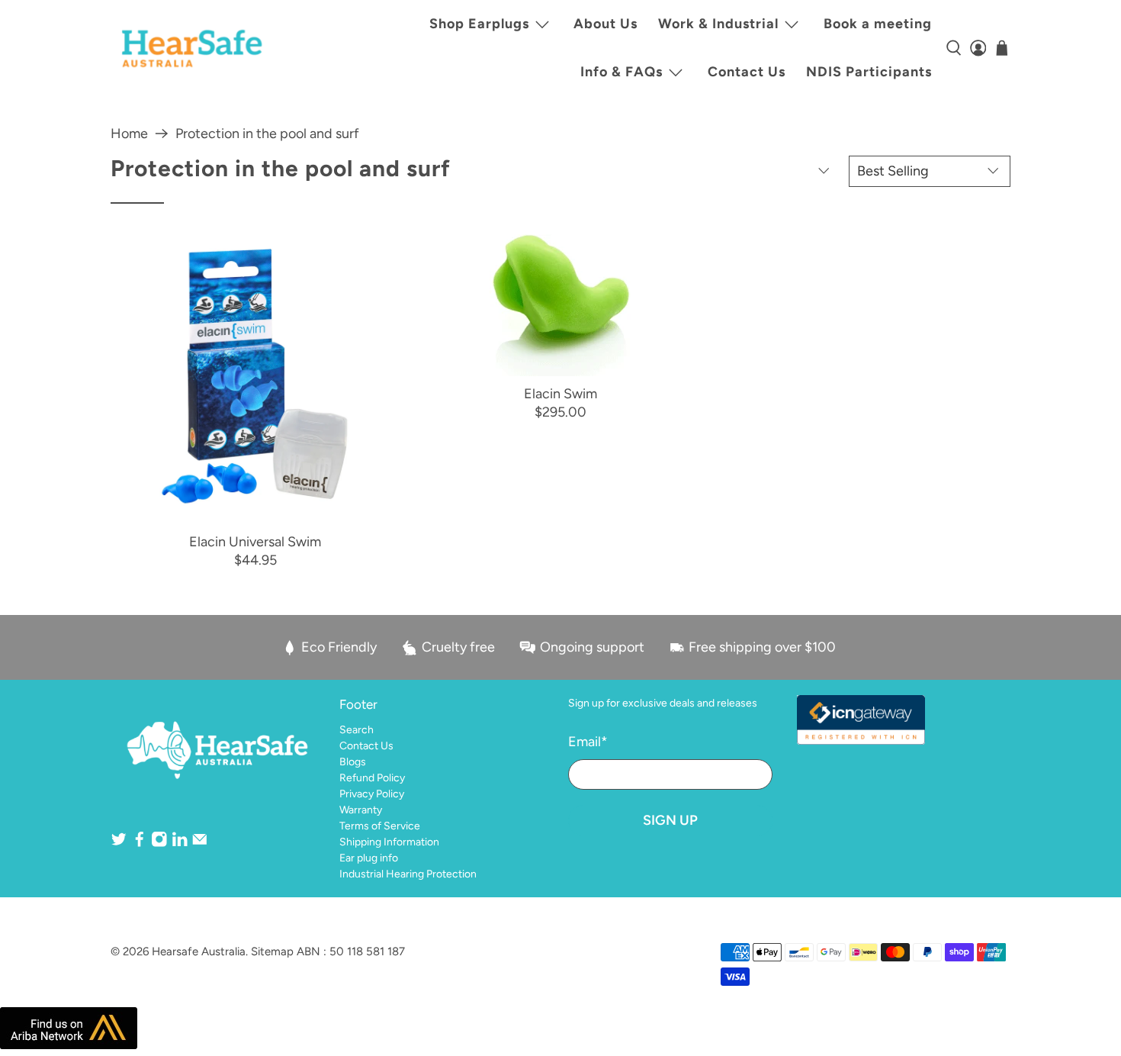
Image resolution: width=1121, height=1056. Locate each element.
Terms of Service (379, 825)
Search (356, 729)
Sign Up (670, 820)
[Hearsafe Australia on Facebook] (139, 844)
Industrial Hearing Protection (408, 874)
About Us (605, 23)
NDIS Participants (869, 71)
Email (588, 741)
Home (129, 133)
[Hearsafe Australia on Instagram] (159, 844)
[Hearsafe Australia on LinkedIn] (180, 844)
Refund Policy (372, 777)
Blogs (352, 761)
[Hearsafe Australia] (191, 48)
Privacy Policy (371, 793)
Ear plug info (368, 858)
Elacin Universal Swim (255, 541)
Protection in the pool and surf (267, 133)
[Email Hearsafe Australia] (199, 844)
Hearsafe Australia (199, 951)
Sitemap (272, 951)
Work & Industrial (718, 23)
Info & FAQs (621, 71)
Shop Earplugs (479, 23)
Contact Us (746, 71)
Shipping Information (389, 841)
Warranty (360, 809)
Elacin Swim (560, 393)
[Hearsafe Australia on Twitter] (119, 844)
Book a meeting (878, 23)
